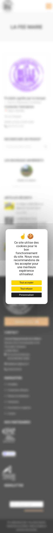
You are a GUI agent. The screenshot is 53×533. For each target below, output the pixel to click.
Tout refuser (26, 289)
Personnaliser (26, 295)
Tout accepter (26, 282)
